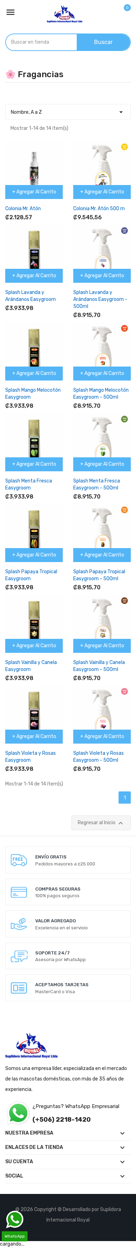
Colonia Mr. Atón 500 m (99, 209)
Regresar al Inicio (101, 823)
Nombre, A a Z (68, 112)
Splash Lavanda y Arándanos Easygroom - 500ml (100, 299)
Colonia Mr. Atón (23, 209)
